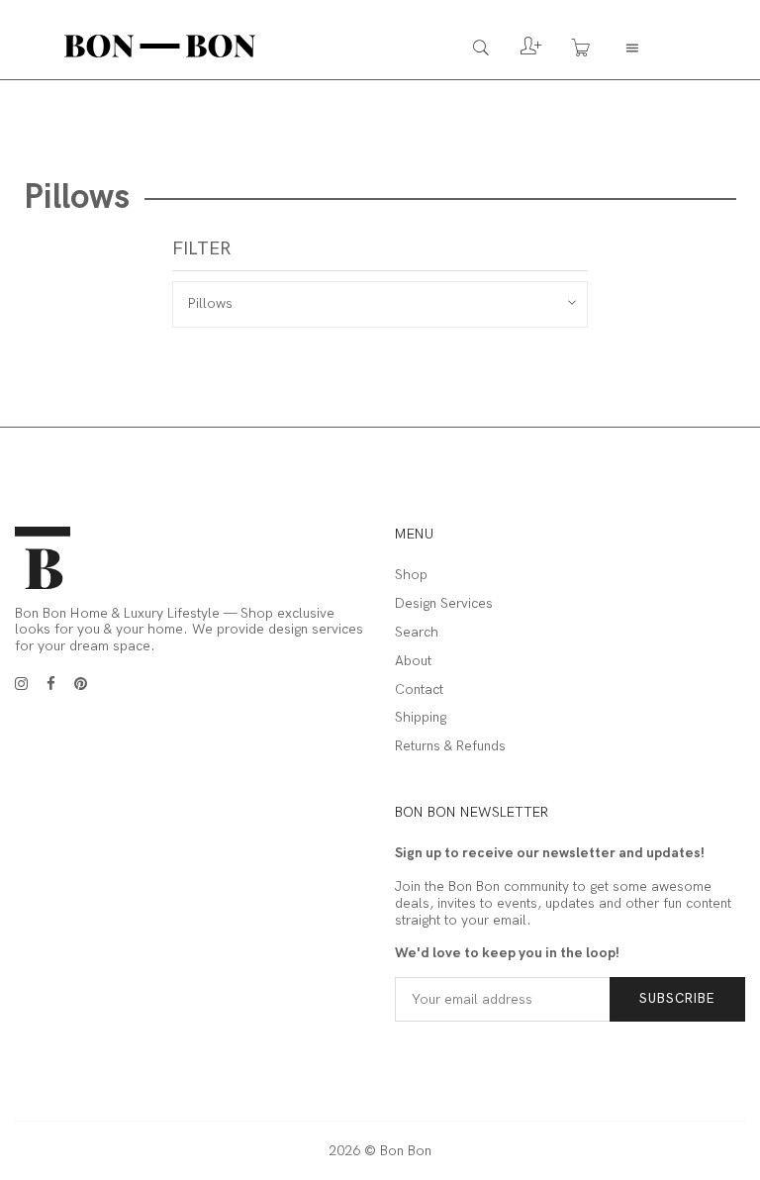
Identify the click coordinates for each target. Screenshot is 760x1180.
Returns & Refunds (450, 746)
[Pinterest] (80, 684)
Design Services (444, 604)
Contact (419, 690)
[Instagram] (21, 684)
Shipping (420, 718)
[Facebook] (51, 684)
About (413, 661)
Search (416, 632)
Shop (411, 575)
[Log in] (516, 51)
